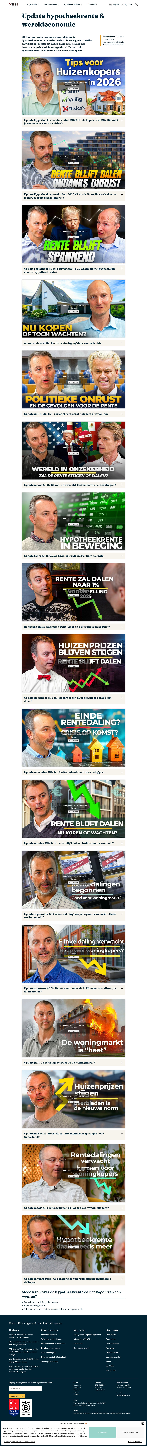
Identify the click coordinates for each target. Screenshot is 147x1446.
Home (12, 1323)
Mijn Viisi (79, 1330)
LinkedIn (77, 1390)
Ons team (110, 1348)
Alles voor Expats (48, 1352)
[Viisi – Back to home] (13, 4)
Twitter (76, 1392)
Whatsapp (98, 1387)
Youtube (76, 1395)
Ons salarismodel (113, 1357)
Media (108, 1361)
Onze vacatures (112, 1352)
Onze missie (111, 1335)
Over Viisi (112, 1330)
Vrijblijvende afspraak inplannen (87, 1335)
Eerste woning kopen (34, 1305)
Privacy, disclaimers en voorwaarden (19, 1442)
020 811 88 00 (100, 1385)
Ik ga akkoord (73, 89)
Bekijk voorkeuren (130, 1432)
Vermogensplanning (49, 1361)
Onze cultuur (111, 1339)
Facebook (77, 1385)
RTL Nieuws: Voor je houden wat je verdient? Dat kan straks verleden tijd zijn (23, 1352)
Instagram (77, 1387)
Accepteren (102, 1432)
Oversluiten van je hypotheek (53, 1343)
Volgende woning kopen (51, 1339)
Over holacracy (112, 1343)
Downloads (78, 1343)
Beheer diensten (135, 1442)
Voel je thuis (111, 1370)
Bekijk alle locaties (123, 1395)
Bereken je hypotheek (50, 1348)
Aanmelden (14, 1396)
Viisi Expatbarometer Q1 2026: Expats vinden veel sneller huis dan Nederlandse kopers (24, 1369)
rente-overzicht (116, 45)
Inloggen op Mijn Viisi (82, 1339)
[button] (143, 1423)
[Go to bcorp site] (25, 1415)
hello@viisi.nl (100, 1390)
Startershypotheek (49, 1335)
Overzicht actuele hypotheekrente (41, 1302)
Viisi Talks (110, 1366)
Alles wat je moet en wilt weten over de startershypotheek (53, 1309)
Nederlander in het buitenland (53, 1357)
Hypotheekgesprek (82, 1348)
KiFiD (128, 1413)
